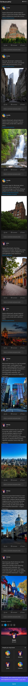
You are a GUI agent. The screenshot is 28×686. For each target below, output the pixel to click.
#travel (11, 192)
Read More (5, 376)
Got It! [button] (14, 684)
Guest (14, 640)
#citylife (14, 194)
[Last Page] (14, 625)
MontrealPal (6, 2)
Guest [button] (24, 1)
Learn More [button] (22, 679)
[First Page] (2, 625)
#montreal (5, 192)
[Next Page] (11, 625)
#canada (15, 192)
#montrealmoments (8, 18)
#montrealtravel (7, 255)
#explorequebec (7, 194)
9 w (7, 9)
